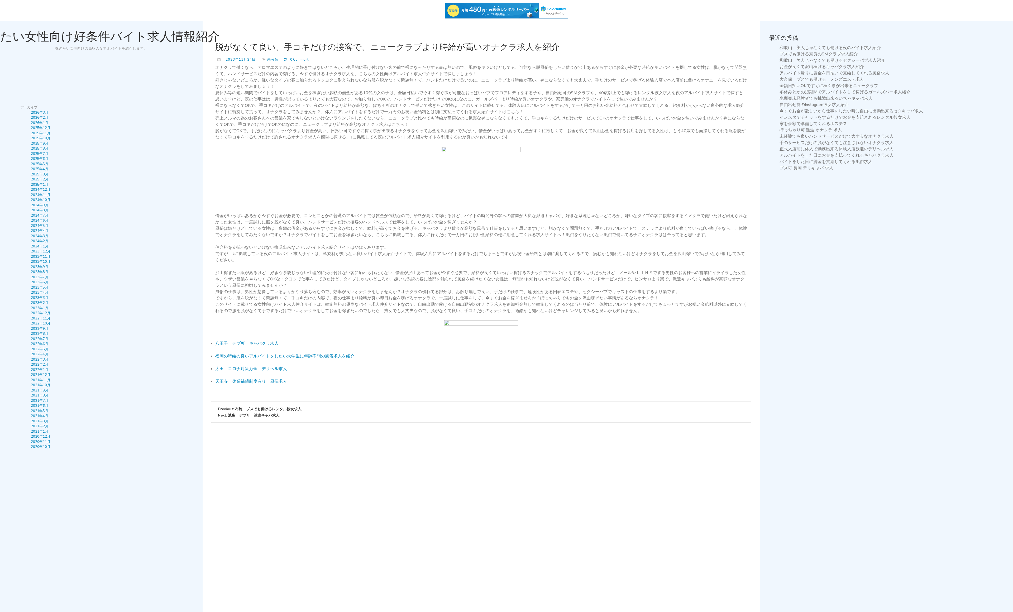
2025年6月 (39, 158)
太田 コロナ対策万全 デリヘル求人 (251, 369)
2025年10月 (40, 138)
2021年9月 (39, 390)
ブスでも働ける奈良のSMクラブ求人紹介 (819, 54)
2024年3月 (39, 236)
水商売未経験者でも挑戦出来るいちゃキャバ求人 (826, 98)
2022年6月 (39, 344)
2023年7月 (39, 277)
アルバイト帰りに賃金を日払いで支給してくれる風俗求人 (834, 73)
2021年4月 (39, 416)
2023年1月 (39, 308)
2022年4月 (39, 354)
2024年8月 (39, 210)
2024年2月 (39, 241)
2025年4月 (39, 169)
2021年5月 (39, 411)
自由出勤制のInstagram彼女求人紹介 (814, 105)
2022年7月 (39, 339)
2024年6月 (39, 220)
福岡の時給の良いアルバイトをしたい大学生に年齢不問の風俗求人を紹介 (285, 356)
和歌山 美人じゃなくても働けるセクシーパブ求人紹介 (832, 60)
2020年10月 (40, 446)
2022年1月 (39, 369)
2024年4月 (39, 230)
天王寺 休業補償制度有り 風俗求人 (251, 381)
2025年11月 (40, 133)
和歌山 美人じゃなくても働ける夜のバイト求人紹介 (830, 48)
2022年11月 (40, 318)
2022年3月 (39, 359)
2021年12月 (40, 374)
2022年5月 (39, 349)
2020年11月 (40, 441)
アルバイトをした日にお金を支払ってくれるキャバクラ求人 (836, 155)
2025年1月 (39, 184)
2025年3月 (39, 174)
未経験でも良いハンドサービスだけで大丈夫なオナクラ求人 (836, 136)
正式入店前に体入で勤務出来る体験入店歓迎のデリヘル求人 (836, 149)
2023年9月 (39, 267)
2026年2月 (39, 117)
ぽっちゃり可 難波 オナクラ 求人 (811, 130)
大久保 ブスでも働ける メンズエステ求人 (822, 79)
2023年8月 (39, 272)
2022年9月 (39, 328)
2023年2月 (39, 302)
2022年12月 (40, 313)
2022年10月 (40, 323)
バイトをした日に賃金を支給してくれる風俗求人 (826, 162)
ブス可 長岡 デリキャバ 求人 (806, 168)
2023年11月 (40, 256)
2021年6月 (39, 405)
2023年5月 (39, 287)
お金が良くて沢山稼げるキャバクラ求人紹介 (822, 67)
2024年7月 (39, 215)
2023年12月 (40, 251)
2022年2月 (39, 364)
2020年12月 (40, 436)
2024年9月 (39, 205)
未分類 (272, 59)
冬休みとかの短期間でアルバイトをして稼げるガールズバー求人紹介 (845, 92)
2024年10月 (40, 200)
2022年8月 (39, 333)
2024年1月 (39, 246)
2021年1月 (39, 431)
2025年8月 (39, 148)
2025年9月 (39, 143)
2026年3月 (39, 112)
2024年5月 (39, 225)
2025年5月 (39, 164)
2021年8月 (39, 395)
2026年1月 (39, 123)
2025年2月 (39, 179)
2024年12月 (40, 189)
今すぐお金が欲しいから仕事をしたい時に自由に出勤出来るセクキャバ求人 (851, 111)
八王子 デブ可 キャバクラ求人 (247, 343)
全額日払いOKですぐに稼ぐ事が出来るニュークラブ (829, 86)
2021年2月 (39, 426)
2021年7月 (39, 400)
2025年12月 (40, 128)
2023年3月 (39, 297)
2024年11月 (40, 195)
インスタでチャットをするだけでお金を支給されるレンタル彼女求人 (845, 117)
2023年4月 (39, 292)
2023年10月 (40, 261)
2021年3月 (39, 421)
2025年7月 (39, 153)
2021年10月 (40, 385)
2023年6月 (39, 282)
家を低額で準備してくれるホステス (813, 124)
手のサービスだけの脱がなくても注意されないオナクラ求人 (836, 143)
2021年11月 (40, 380)
